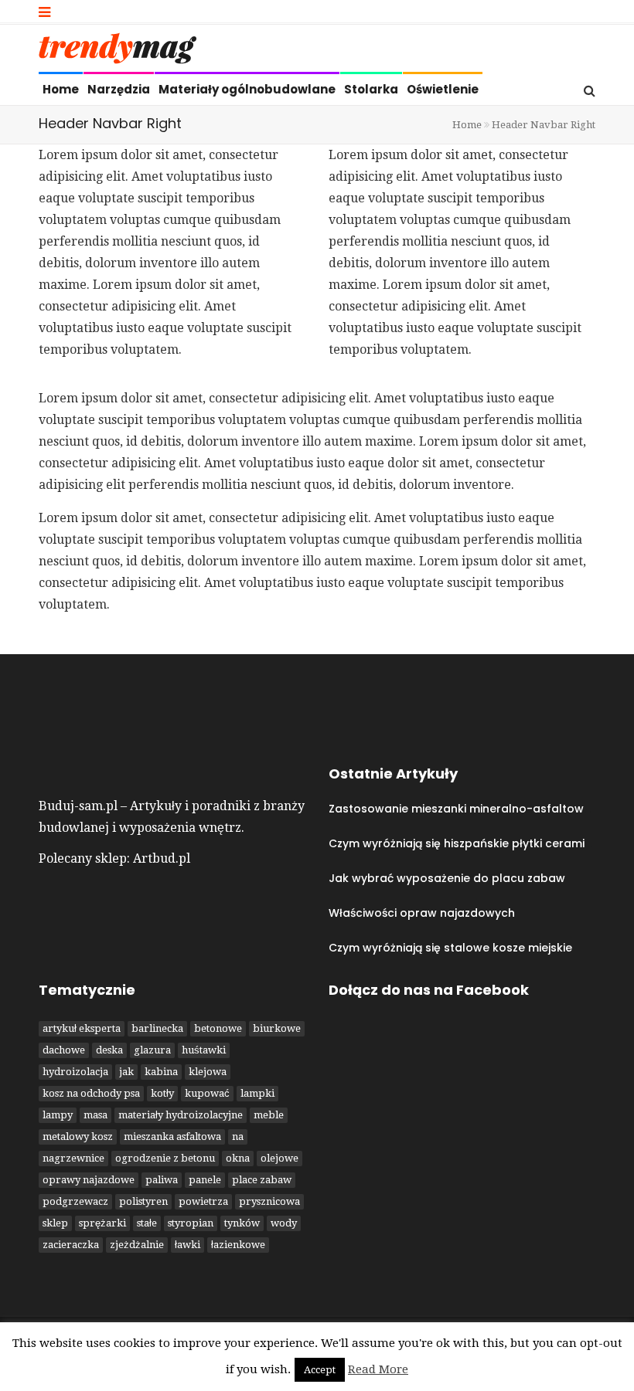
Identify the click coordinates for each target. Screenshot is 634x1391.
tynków (242, 1223)
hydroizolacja (75, 1071)
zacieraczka (71, 1244)
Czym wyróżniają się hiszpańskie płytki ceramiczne (470, 843)
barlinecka (157, 1028)
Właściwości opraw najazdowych (422, 913)
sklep (55, 1223)
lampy (58, 1115)
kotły (162, 1093)
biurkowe (277, 1028)
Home (61, 89)
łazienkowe (238, 1244)
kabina (161, 1071)
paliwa (161, 1180)
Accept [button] (320, 1370)
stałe (147, 1223)
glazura (152, 1050)
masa (95, 1115)
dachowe (64, 1050)
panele (205, 1180)
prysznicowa (269, 1201)
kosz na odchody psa (91, 1093)
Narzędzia (118, 89)
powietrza (203, 1201)
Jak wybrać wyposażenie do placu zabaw (447, 878)
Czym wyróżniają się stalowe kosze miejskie (450, 947)
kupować (207, 1093)
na (238, 1136)
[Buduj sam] (117, 52)
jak (126, 1071)
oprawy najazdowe (89, 1180)
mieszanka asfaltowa (172, 1136)
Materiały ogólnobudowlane (247, 89)
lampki (257, 1093)
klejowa (208, 1071)
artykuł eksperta (82, 1028)
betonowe (218, 1028)
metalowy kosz (78, 1136)
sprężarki (102, 1223)
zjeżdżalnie (137, 1244)
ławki (187, 1244)
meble (269, 1115)
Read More (378, 1369)
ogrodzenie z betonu (165, 1158)
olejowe (279, 1158)
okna (238, 1158)
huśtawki (204, 1050)
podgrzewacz (75, 1201)
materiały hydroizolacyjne (180, 1115)
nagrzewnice (73, 1158)
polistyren (143, 1201)
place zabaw (261, 1180)
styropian (190, 1223)
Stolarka (371, 89)
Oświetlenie (443, 89)
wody (284, 1223)
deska (109, 1050)
